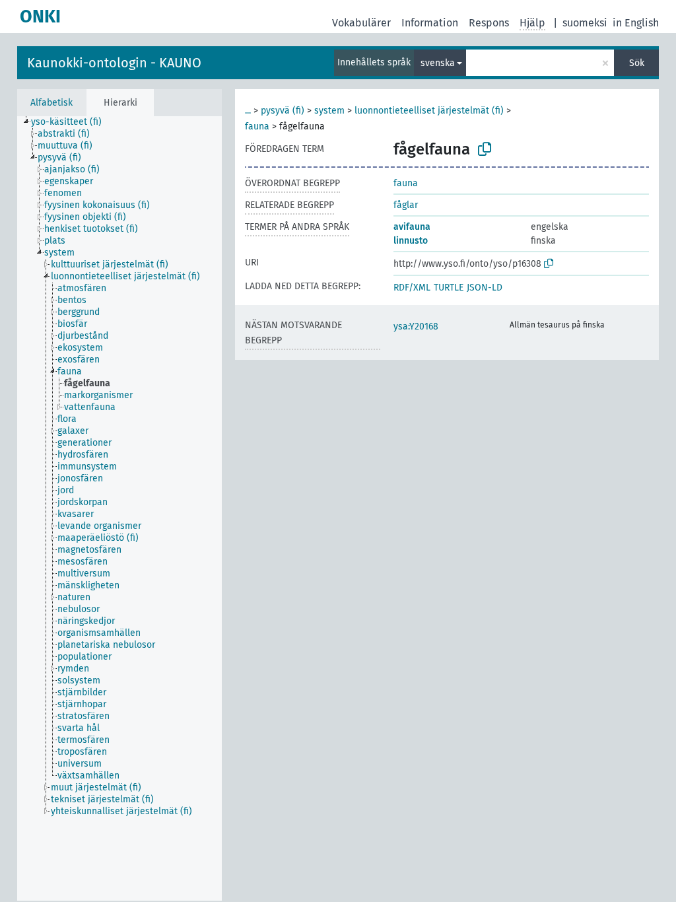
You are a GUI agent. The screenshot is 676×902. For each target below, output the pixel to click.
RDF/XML (411, 287)
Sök (636, 63)
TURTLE (448, 287)
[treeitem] (72, 122)
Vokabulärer (361, 23)
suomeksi (584, 23)
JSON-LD (484, 287)
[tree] (119, 508)
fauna (257, 126)
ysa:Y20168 (415, 326)
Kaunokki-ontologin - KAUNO (114, 63)
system (329, 110)
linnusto (410, 240)
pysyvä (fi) (282, 110)
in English (636, 23)
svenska (438, 63)
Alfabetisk (51, 102)
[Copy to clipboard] (484, 149)
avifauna (411, 226)
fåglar (405, 205)
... (248, 110)
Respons (489, 23)
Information (429, 23)
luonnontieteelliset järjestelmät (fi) (429, 110)
